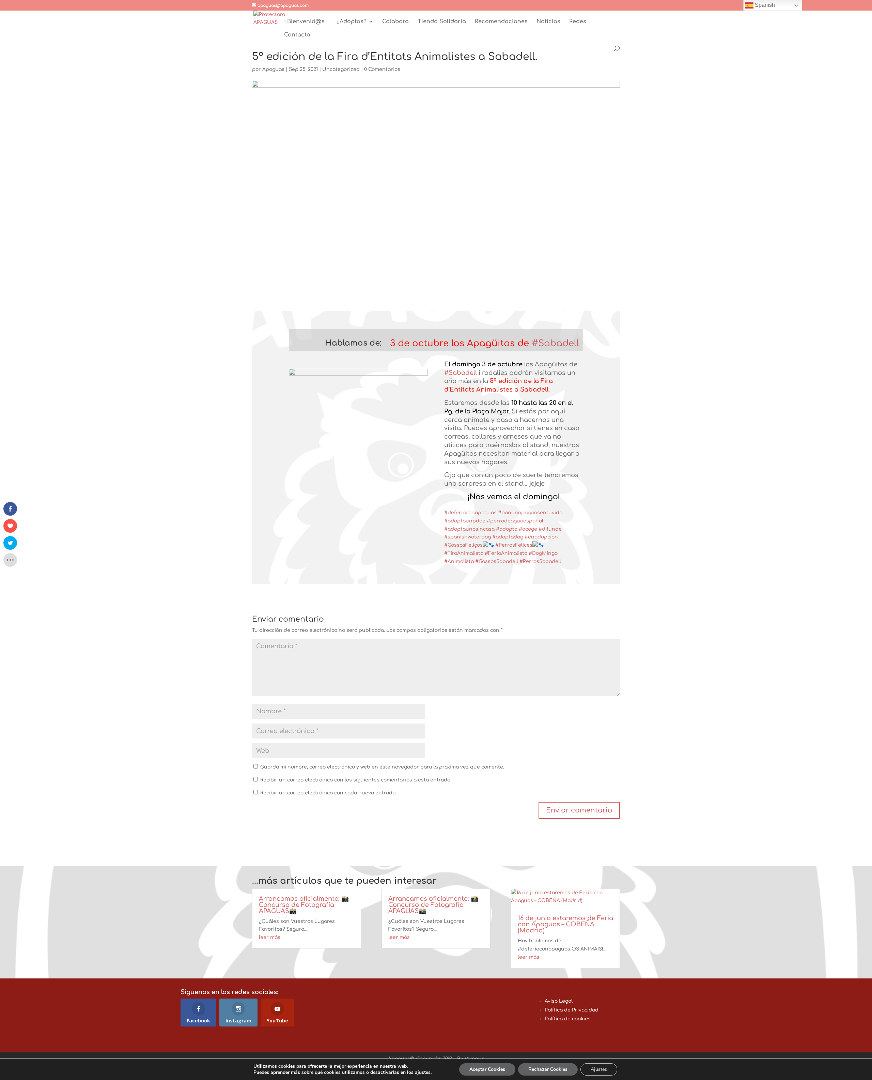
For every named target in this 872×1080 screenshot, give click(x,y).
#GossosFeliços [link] (463, 545)
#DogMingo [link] (543, 553)
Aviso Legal (559, 1001)
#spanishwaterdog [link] (467, 536)
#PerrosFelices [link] (513, 545)
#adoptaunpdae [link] (464, 520)
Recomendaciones (501, 22)
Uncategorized (341, 69)
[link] (461, 343)
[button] (335, 344)
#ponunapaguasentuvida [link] (530, 512)
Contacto (297, 35)
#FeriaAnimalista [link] (506, 553)
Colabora (395, 22)
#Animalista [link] (459, 561)
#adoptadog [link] (507, 536)
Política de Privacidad (571, 1010)
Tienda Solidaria (442, 22)
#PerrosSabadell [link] (540, 561)
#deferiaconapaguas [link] (470, 512)
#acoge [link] (528, 529)
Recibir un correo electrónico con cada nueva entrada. (328, 792)
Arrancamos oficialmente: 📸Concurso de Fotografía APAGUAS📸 (304, 904)
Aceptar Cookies (487, 1069)
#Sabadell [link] (555, 343)
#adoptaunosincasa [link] (469, 529)
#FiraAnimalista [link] (463, 553)
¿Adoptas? (352, 22)
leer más (269, 937)
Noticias (548, 22)
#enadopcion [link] (541, 536)
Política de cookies (568, 1018)
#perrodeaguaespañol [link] (515, 520)
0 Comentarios (382, 69)
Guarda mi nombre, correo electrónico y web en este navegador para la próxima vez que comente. (382, 767)
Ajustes (599, 1069)
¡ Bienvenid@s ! (306, 22)
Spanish (764, 5)
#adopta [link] (506, 529)
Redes (577, 22)
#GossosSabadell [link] (496, 561)
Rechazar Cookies (547, 1069)
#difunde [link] (550, 529)
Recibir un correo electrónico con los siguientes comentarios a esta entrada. (355, 779)
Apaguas (273, 69)
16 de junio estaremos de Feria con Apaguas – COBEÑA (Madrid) (565, 924)
